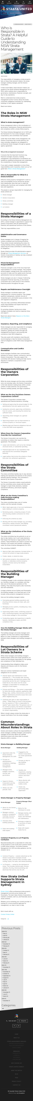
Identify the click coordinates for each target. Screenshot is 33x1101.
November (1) (6, 967)
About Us (16, 1037)
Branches (16, 1051)
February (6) (6, 937)
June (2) (5, 958)
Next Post (28, 24)
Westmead (16, 1057)
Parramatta (16, 1053)
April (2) (5, 935)
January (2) (6, 939)
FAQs (16, 1077)
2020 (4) (4, 990)
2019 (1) (4, 998)
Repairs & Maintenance (16, 1043)
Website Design (12, 1093)
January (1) (6, 987)
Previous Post (19, 24)
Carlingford (16, 1059)
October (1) (6, 950)
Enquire (23, 1020)
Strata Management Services (16, 1041)
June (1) (5, 994)
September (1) (6, 975)
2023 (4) (4, 956)
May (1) (5, 933)
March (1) (5, 960)
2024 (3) (4, 948)
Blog (16, 1074)
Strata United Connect (16, 1066)
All (3, 1008)
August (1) (5, 977)
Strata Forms (16, 1047)
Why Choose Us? (16, 1063)
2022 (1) (4, 965)
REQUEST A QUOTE (14, 13)
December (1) (6, 944)
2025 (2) (4, 942)
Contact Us (16, 1085)
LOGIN (4, 13)
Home (16, 1034)
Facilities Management (16, 1045)
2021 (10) (4, 969)
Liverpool (16, 1055)
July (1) (5, 979)
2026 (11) (4, 931)
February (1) (6, 946)
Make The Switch (16, 1070)
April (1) (5, 983)
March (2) (5, 985)
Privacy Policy (16, 1081)
